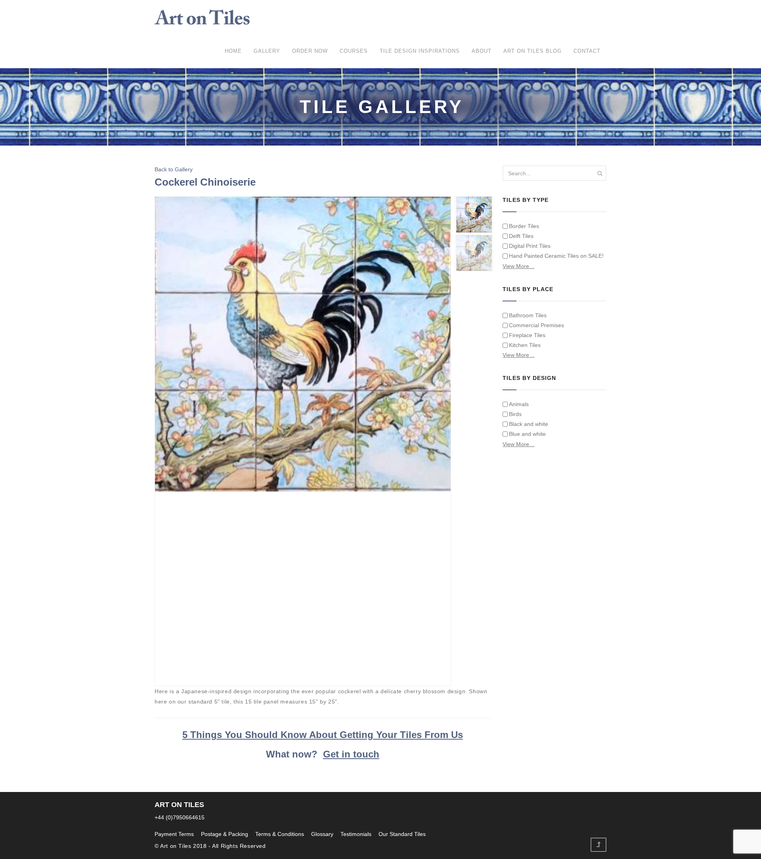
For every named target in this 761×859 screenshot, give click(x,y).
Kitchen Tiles (525, 345)
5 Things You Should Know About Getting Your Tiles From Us (322, 734)
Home (233, 51)
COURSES (354, 51)
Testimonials (355, 834)
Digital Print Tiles (530, 246)
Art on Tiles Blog (532, 51)
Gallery (267, 51)
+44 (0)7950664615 (180, 817)
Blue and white (527, 434)
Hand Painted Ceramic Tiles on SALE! (556, 256)
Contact (587, 51)
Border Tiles (524, 226)
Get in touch (351, 754)
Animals (519, 404)
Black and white (528, 424)
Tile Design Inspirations (420, 51)
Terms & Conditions (279, 834)
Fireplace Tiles (527, 335)
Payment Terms (174, 834)
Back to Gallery (174, 169)
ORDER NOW (310, 51)
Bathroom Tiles (528, 315)
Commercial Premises (536, 325)
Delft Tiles (521, 236)
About (481, 51)
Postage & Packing (224, 834)
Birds (515, 414)
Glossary (322, 834)
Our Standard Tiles (402, 834)
